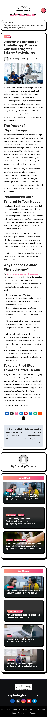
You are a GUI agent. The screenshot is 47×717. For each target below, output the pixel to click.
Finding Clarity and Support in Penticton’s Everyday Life (19, 520)
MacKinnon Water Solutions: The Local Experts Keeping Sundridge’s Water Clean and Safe (23, 546)
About (25, 713)
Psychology (11, 515)
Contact (33, 713)
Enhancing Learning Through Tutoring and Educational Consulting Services (33, 434)
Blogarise (30, 709)
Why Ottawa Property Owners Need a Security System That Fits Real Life (22, 495)
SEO (9, 636)
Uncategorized (20, 540)
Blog (20, 713)
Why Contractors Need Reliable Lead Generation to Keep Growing (23, 616)
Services (11, 660)
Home (13, 713)
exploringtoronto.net (23, 15)
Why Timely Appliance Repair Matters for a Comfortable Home (22, 665)
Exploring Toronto (19, 59)
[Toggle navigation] (3, 10)
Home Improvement (15, 611)
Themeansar (41, 709)
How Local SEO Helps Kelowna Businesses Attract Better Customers (20, 641)
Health (7, 36)
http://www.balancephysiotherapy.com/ (22, 274)
